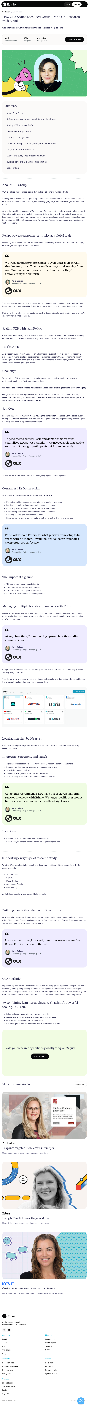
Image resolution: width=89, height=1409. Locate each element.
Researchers (7, 1370)
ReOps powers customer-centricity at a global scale (31, 119)
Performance (50, 1343)
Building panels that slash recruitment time (26, 162)
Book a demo (40, 1056)
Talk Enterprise (8, 1386)
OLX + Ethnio (12, 168)
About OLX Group (14, 113)
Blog (4, 1353)
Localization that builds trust (20, 149)
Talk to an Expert (74, 39)
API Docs (49, 1366)
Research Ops (8, 1363)
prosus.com (11, 223)
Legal (4, 1339)
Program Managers (10, 1366)
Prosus (35, 211)
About (4, 1343)
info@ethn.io (7, 1383)
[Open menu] (85, 4)
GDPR (47, 1350)
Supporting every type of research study (26, 156)
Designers (6, 1373)
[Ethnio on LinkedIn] (9, 1330)
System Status (51, 1373)
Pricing (5, 1346)
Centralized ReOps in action (19, 131)
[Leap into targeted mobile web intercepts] (44, 1115)
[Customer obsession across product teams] (44, 1255)
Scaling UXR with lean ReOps (20, 125)
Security (48, 1346)
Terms (73, 1400)
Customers (6, 12)
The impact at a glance (17, 137)
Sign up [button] (77, 4)
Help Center (50, 1363)
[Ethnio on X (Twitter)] (4, 1330)
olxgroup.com (31, 220)
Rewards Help (51, 1370)
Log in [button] (68, 4)
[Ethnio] (9, 4)
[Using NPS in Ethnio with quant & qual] (44, 1185)
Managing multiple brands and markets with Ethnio (31, 143)
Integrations (50, 1339)
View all (78, 1084)
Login (4, 1390)
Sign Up (5, 1394)
